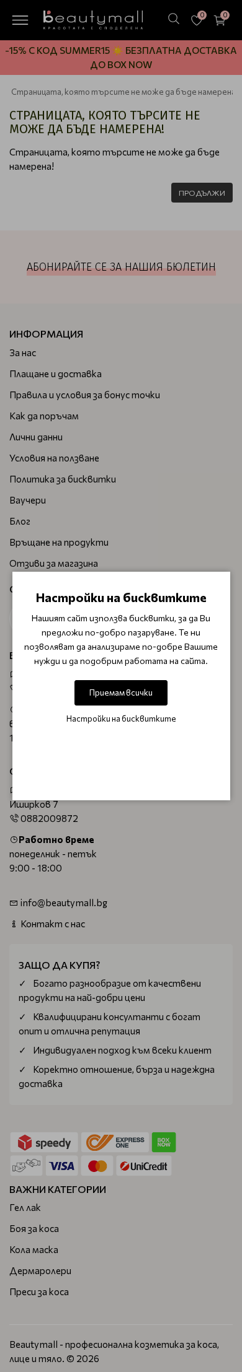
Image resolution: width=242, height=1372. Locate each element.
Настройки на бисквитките (121, 718)
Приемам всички (121, 692)
